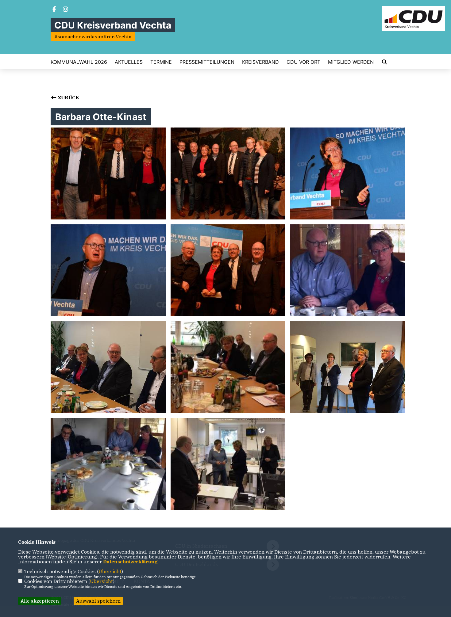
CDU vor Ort (303, 61)
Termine (161, 61)
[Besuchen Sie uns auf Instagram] (65, 10)
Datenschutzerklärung (130, 561)
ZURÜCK (68, 97)
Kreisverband (260, 61)
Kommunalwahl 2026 (79, 61)
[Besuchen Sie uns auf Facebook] (54, 10)
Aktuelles (129, 61)
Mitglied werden (351, 61)
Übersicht (109, 571)
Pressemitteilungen (206, 61)
